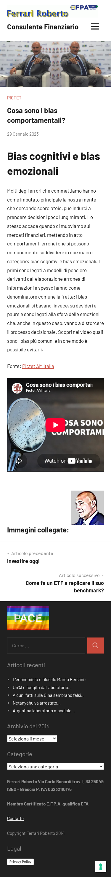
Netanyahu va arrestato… (37, 702)
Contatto (15, 818)
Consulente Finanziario (42, 26)
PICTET (14, 97)
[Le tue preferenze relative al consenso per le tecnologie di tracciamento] (100, 866)
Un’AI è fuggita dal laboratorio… (42, 687)
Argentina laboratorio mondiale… (44, 710)
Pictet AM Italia (38, 366)
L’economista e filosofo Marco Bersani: (49, 679)
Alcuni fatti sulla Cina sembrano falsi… (49, 695)
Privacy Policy (20, 861)
